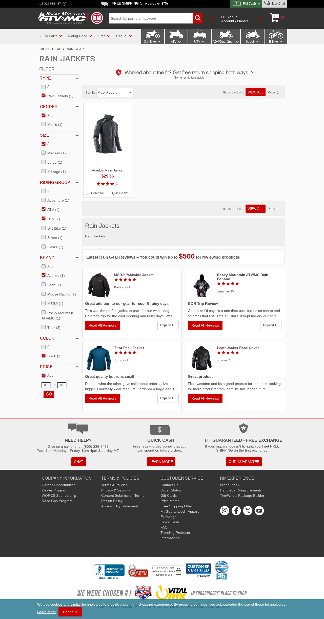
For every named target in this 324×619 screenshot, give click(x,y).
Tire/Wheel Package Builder (242, 495)
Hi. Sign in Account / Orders (234, 19)
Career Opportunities (58, 485)
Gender (49, 107)
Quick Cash (169, 522)
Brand (47, 258)
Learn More (46, 612)
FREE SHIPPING (140, 3)
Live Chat (278, 3)
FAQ (164, 527)
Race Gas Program (57, 501)
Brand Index (229, 485)
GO (49, 394)
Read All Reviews (102, 325)
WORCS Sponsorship (59, 495)
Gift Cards (168, 495)
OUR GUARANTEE (244, 462)
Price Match (169, 501)
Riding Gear (51, 49)
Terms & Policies (114, 485)
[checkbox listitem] (47, 87)
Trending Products (175, 533)
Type (45, 78)
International (170, 538)
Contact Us (169, 485)
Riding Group (55, 182)
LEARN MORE (161, 462)
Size (44, 135)
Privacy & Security (115, 490)
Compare (97, 193)
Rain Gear (75, 49)
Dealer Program (54, 490)
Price (46, 367)
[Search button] (197, 18)
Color (47, 338)
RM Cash (249, 3)
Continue (70, 612)
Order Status (170, 490)
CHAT (78, 462)
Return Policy (112, 501)
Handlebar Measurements (241, 490)
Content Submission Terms (122, 495)
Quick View (120, 193)
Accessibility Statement (119, 506)
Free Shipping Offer (176, 506)
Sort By (91, 92)
